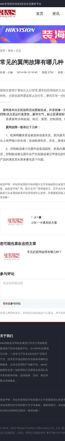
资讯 (56, 13)
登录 (5, 303)
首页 (39, 13)
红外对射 (16, 135)
